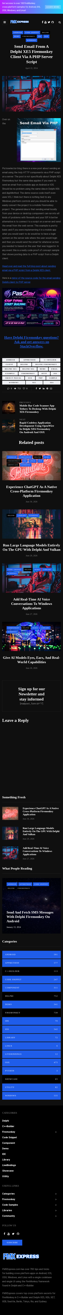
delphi (24, 364)
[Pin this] (47, 388)
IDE (31, 1021)
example (10, 373)
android (10, 360)
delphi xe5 (11, 369)
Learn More (52, 7)
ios (55, 373)
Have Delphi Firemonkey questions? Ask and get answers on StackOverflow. (31, 342)
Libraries (7, 1210)
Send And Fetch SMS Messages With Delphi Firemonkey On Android (30, 916)
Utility (31, 1087)
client (9, 364)
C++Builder (31, 971)
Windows (31, 40)
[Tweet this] (40, 388)
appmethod (29, 360)
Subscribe (12, 1243)
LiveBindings (31, 1054)
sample (53, 378)
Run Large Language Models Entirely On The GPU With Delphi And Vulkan (41, 831)
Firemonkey (29, 36)
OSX (46, 36)
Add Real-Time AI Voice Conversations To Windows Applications (31, 603)
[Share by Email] (51, 388)
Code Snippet (32, 32)
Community (8, 1216)
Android (17, 32)
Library (22, 515)
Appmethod (25, 884)
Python (31, 1071)
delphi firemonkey (46, 364)
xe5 (34, 382)
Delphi (45, 32)
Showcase (13, 465)
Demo (16, 36)
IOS (39, 36)
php (41, 378)
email (54, 369)
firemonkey (28, 373)
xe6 (52, 382)
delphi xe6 (28, 369)
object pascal (13, 378)
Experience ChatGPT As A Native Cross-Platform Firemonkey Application (31, 491)
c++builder (50, 360)
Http (44, 373)
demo (43, 369)
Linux (32, 461)
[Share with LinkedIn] (43, 388)
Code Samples (10, 1204)
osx (30, 378)
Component (25, 457)
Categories (8, 1193)
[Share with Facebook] (36, 388)
